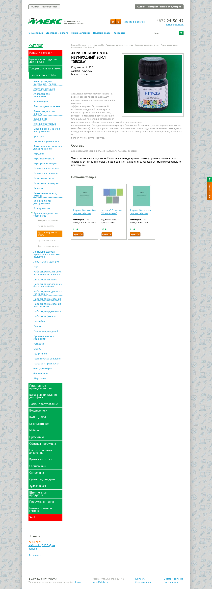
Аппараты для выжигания (41, 95)
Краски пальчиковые (48, 246)
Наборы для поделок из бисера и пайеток (47, 285)
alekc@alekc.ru (100, 582)
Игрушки (38, 154)
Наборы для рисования (47, 299)
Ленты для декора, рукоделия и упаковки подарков (46, 254)
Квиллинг (39, 188)
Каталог (35, 46)
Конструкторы (41, 208)
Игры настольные (43, 159)
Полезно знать (101, 33)
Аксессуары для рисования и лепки (44, 83)
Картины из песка (43, 178)
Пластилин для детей (45, 331)
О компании (35, 33)
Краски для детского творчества (45, 214)
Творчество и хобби (95, 45)
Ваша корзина (171, 582)
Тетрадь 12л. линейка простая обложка (84, 212)
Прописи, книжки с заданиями (44, 337)
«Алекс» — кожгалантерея (44, 6)
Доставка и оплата (57, 33)
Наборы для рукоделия (47, 311)
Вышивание (40, 119)
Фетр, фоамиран (43, 369)
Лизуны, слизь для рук (46, 262)
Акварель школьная (48, 220)
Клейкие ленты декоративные (42, 202)
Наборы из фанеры (44, 316)
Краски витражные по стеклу (49, 233)
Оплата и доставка (173, 579)
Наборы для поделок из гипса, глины (47, 293)
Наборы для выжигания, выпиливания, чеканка (47, 273)
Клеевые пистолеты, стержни (45, 195)
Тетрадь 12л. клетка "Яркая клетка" (111, 212)
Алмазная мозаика (44, 89)
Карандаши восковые (46, 169)
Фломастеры (40, 374)
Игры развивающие (44, 164)
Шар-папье (39, 379)
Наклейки (39, 321)
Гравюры (38, 136)
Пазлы (37, 326)
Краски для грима (47, 240)
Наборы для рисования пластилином (47, 305)
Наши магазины (80, 33)
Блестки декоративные (46, 106)
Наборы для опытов (45, 279)
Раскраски (39, 344)
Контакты (119, 33)
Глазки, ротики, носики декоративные (46, 130)
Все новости (34, 555)
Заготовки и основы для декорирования (47, 147)
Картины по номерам (45, 183)
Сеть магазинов (143, 582)
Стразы (37, 349)
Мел (35, 267)
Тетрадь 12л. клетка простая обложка (140, 212)
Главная (74, 45)
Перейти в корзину (134, 22)
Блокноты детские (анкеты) (44, 113)
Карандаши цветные (45, 174)
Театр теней (40, 354)
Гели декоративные (44, 124)
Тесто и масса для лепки (47, 359)
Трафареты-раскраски (46, 364)
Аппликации (40, 101)
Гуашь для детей (46, 226)
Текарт (78, 582)
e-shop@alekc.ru (175, 24)
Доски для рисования (46, 141)
